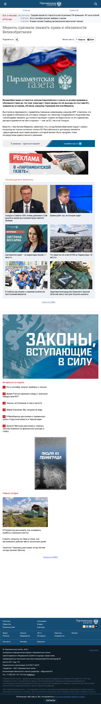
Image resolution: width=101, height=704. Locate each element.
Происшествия (9, 627)
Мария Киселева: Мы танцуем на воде (24, 409)
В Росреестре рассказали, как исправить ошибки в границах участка (22, 531)
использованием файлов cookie (70, 696)
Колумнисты (59, 636)
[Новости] (80, 40)
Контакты (7, 642)
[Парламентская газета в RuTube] (96, 626)
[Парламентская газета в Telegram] (90, 626)
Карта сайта (93, 650)
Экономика (41, 621)
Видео (5, 633)
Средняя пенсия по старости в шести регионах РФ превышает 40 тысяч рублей (58, 15)
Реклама (23, 642)
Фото (39, 633)
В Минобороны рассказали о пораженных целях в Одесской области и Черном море (24, 417)
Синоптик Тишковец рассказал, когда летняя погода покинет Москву (24, 548)
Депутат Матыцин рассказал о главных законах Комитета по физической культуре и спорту (23, 429)
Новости (74, 10)
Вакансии (41, 642)
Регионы (6, 636)
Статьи (26, 10)
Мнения (75, 633)
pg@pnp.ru (31, 675)
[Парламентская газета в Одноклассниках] (93, 626)
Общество (7, 624)
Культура (41, 627)
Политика (6, 621)
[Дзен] (90, 40)
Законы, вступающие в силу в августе (24, 403)
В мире (40, 624)
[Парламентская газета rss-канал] (84, 626)
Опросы (23, 633)
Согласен (50, 701)
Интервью (41, 636)
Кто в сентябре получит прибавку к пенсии (43, 18)
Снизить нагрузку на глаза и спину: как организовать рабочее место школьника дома (24, 540)
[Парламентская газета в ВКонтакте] (87, 626)
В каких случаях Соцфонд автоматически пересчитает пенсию (51, 21)
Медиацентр (25, 636)
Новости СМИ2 (48, 302)
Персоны (58, 633)
